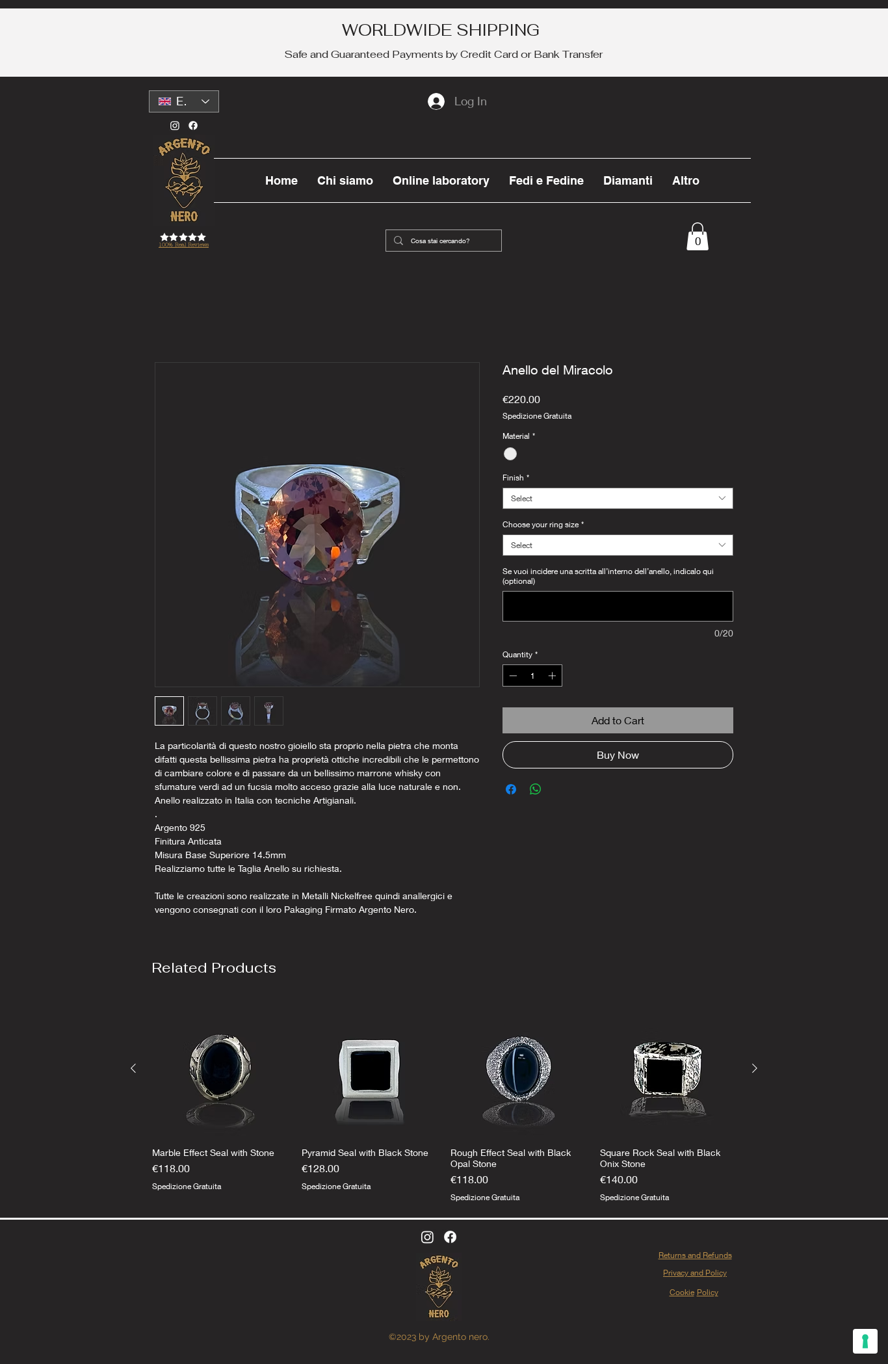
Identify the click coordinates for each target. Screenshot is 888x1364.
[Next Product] (755, 1068)
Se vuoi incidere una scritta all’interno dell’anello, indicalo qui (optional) (608, 576)
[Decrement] (511, 675)
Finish (516, 477)
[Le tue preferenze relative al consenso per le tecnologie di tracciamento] (865, 1341)
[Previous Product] (133, 1068)
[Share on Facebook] (511, 789)
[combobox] (618, 498)
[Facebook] (193, 125)
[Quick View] (220, 1069)
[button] (697, 236)
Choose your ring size (543, 524)
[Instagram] (175, 125)
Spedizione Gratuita (537, 416)
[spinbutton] (532, 675)
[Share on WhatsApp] (535, 789)
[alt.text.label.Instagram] (427, 1237)
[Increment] (553, 675)
